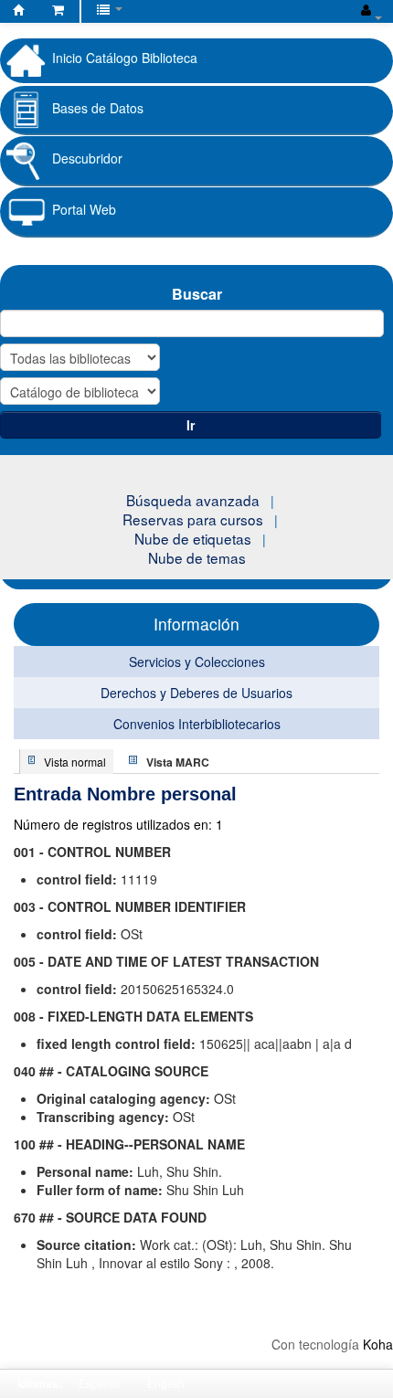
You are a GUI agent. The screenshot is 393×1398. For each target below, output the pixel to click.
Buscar (197, 293)
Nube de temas (197, 557)
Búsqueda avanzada (193, 500)
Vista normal (75, 761)
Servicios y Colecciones (197, 661)
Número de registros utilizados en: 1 (118, 824)
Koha (378, 1344)
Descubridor (87, 158)
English (166, 1383)
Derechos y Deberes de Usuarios (196, 692)
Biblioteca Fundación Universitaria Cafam (19, 13)
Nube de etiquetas (192, 538)
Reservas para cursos (192, 519)
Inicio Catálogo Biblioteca (124, 57)
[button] (58, 9)
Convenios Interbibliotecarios (197, 724)
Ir (190, 425)
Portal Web (84, 209)
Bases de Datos (97, 108)
